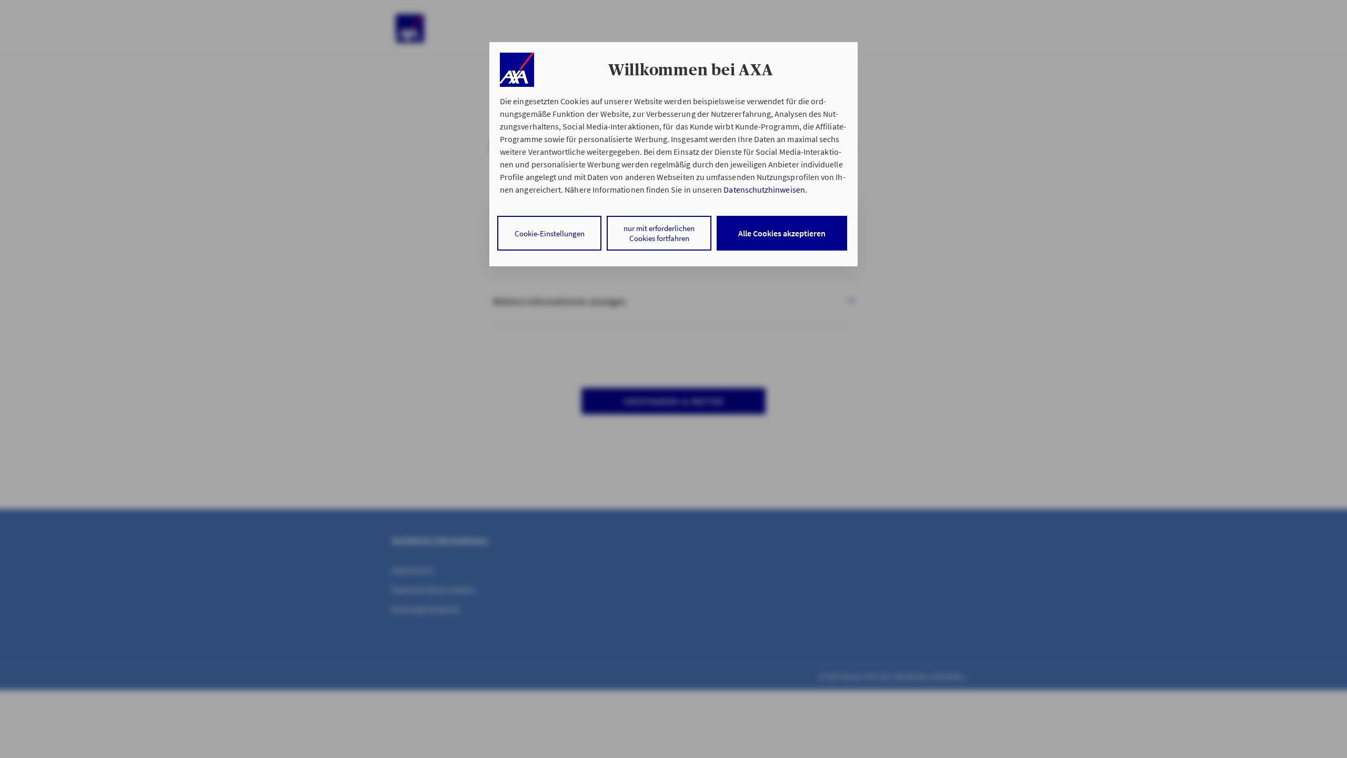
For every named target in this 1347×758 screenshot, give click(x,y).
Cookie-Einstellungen (550, 233)
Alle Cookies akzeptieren (782, 233)
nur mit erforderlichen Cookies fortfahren (659, 233)
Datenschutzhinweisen (764, 189)
